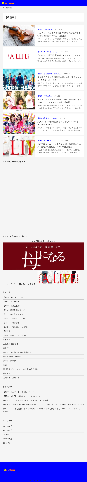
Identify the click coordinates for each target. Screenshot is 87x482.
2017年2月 (7, 430)
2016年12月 (8, 434)
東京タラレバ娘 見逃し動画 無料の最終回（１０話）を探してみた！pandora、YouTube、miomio (43, 404)
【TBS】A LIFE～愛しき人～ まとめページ (21, 396)
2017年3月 (7, 426)
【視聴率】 (7, 331)
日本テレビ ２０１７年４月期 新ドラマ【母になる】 (26, 400)
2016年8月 (7, 443)
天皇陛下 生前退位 (10, 344)
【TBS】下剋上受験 (45, 96)
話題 (5, 365)
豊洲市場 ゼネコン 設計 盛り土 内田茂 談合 (21, 369)
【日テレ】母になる (11, 322)
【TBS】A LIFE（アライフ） (48, 51)
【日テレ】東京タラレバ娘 (47, 118)
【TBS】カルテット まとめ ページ (18, 392)
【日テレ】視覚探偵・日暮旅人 (49, 73)
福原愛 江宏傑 (9, 360)
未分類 (6, 348)
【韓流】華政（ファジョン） (15, 335)
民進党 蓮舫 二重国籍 (12, 356)
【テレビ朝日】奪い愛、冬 (14, 310)
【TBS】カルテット (45, 29)
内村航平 (7, 339)
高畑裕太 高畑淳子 (11, 377)
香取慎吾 (7, 373)
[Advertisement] (43, 196)
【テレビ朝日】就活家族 (13, 314)
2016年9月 (7, 438)
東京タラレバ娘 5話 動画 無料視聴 (17, 352)
